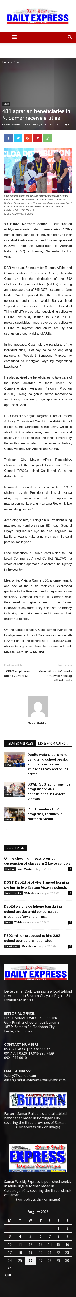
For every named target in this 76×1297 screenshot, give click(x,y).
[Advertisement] (38, 50)
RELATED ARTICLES (20, 743)
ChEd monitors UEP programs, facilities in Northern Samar (44, 814)
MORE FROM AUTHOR (53, 743)
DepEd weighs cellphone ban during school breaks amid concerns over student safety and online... (33, 911)
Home (6, 62)
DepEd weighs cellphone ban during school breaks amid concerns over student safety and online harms (47, 764)
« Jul (7, 1275)
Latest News (12, 946)
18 (20, 1252)
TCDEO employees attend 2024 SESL (17, 673)
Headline (10, 869)
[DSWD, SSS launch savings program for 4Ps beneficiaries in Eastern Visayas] (14, 789)
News (17, 62)
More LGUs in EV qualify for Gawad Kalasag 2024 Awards (55, 675)
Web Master (13, 124)
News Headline (13, 893)
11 (20, 1244)
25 (20, 1260)
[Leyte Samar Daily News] (38, 16)
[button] (70, 37)
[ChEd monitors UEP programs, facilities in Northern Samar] (14, 814)
